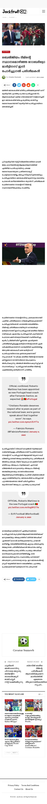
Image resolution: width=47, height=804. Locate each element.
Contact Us (18, 789)
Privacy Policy (13, 785)
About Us (29, 789)
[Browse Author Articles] (23, 641)
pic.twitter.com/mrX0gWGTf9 (23, 507)
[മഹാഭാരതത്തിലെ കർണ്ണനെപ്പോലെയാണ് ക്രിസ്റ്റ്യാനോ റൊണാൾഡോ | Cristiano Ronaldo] (33, 731)
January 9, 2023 (23, 517)
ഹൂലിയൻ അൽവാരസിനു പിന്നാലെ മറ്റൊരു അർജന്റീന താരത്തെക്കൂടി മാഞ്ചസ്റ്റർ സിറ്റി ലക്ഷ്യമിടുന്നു (14, 673)
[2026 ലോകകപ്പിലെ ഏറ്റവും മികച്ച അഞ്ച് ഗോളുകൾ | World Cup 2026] (13, 731)
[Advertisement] (23, 135)
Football (6, 51)
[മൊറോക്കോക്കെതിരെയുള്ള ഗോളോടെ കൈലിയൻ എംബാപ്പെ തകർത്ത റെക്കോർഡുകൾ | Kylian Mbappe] (13, 705)
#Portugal (32, 399)
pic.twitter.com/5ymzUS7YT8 (23, 422)
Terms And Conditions (30, 785)
